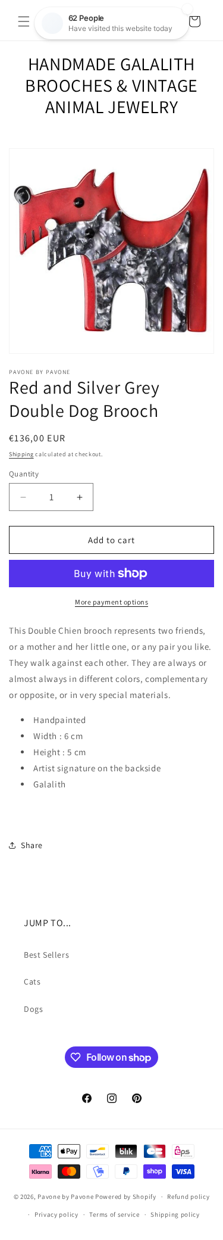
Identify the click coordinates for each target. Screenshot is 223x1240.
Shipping (21, 454)
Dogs (33, 1009)
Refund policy (188, 1196)
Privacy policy (56, 1214)
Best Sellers (46, 954)
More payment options (111, 601)
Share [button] (32, 845)
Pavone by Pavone (65, 1196)
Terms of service (114, 1214)
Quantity (24, 474)
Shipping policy (175, 1214)
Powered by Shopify (125, 1196)
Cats (32, 981)
